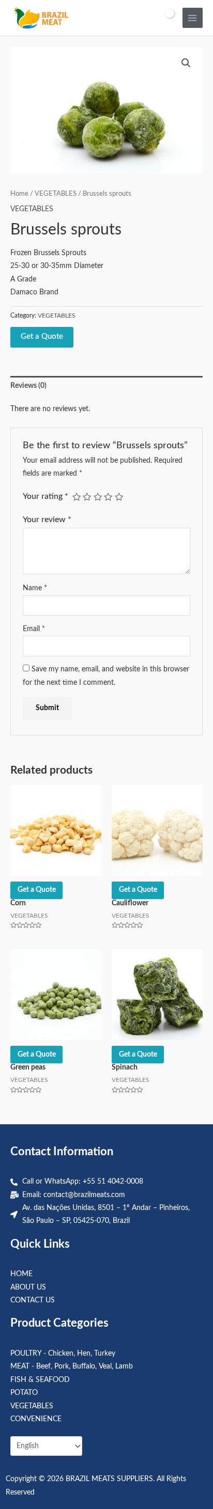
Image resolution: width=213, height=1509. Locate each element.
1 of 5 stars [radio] (76, 497)
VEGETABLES (56, 194)
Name (35, 588)
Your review (47, 519)
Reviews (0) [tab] (28, 385)
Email (34, 629)
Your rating (45, 496)
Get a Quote (42, 336)
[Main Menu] (192, 18)
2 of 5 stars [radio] (87, 497)
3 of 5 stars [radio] (98, 497)
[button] (186, 63)
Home (19, 194)
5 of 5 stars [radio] (119, 497)
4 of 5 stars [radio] (108, 497)
